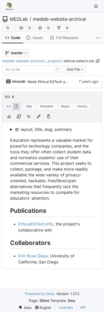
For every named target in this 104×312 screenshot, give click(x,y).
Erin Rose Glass (33, 255)
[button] (21, 28)
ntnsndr (19, 81)
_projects (53, 61)
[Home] (10, 6)
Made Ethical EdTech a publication (56, 81)
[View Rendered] (16, 106)
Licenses (66, 307)
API (83, 307)
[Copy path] (97, 61)
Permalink (46, 106)
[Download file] (9, 116)
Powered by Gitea (40, 294)
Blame (65, 106)
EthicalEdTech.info (36, 223)
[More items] (98, 38)
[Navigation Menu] (96, 6)
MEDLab (19, 19)
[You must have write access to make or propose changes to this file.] (48, 116)
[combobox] (31, 69)
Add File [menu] (73, 69)
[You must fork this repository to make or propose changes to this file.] (39, 116)
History (82, 106)
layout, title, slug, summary (45, 129)
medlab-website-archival (59, 19)
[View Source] (8, 106)
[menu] (25, 307)
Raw (29, 106)
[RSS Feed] (8, 28)
